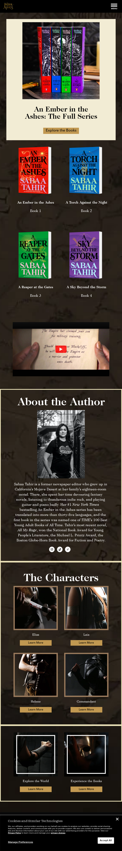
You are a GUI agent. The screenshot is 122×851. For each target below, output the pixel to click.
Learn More (35, 642)
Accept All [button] (106, 840)
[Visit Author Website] (68, 549)
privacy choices (58, 833)
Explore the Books (61, 130)
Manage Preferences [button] (20, 842)
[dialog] (61, 833)
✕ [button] (117, 819)
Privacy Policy (14, 833)
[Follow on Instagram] (52, 549)
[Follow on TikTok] (60, 549)
